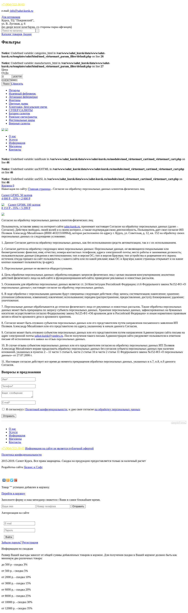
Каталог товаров (11, 34)
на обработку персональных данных (117, 409)
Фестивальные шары (22, 120)
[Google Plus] (16, 480)
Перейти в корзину (13, 493)
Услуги (13, 139)
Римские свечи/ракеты (23, 116)
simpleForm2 (179, 422)
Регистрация (30, 542)
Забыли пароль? (11, 542)
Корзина (7, 185)
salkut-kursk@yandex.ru (49, 335)
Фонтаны (15, 100)
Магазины (15, 146)
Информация (17, 142)
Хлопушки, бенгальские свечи (28, 106)
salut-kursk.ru (72, 226)
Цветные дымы (18, 103)
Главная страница (39, 188)
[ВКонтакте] (4, 480)
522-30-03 (12, 4)
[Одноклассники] (8, 480)
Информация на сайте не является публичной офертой (59, 448)
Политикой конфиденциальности (46, 409)
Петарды (14, 90)
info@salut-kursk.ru (21, 10)
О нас (12, 136)
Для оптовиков (10, 17)
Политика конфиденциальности (21, 454)
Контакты (15, 149)
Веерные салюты (19, 123)
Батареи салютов (19, 113)
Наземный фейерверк (22, 93)
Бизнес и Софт (33, 467)
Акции (27, 34)
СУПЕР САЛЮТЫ (21, 110)
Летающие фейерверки (23, 96)
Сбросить (17, 83)
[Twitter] (12, 480)
